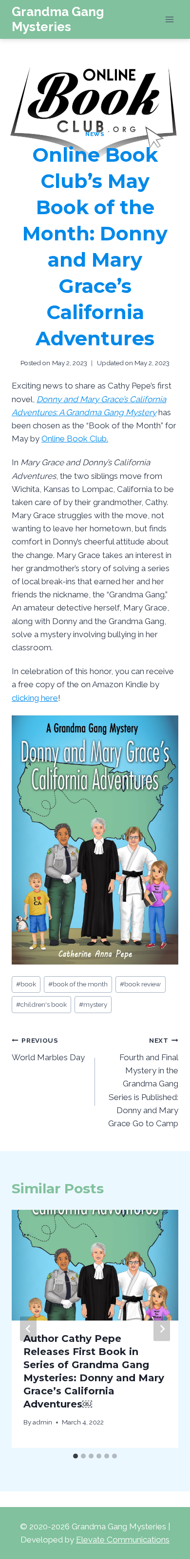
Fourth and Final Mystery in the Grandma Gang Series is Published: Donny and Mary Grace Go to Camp (143, 1082)
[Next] (161, 1329)
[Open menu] (169, 19)
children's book (41, 1004)
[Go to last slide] (28, 1329)
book (26, 984)
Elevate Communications (123, 1539)
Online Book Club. (74, 438)
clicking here (35, 698)
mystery (93, 1004)
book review (140, 984)
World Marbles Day (48, 1049)
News (94, 134)
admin (42, 1422)
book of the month (78, 984)
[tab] (75, 1456)
